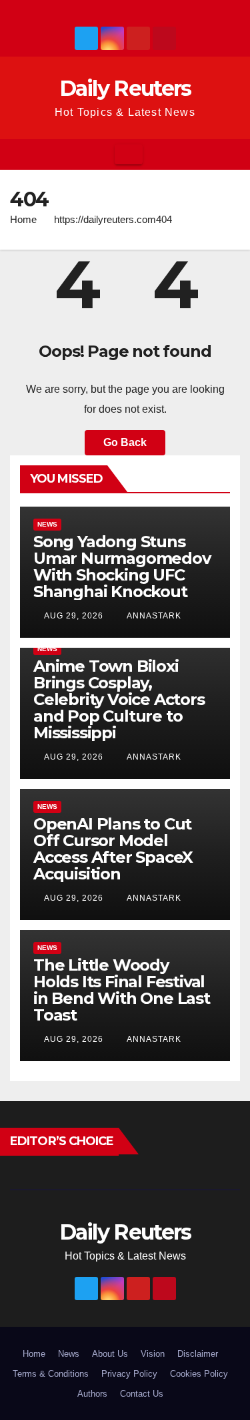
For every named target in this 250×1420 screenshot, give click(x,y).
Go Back (125, 442)
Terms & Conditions (51, 1374)
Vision (153, 1354)
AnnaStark (153, 615)
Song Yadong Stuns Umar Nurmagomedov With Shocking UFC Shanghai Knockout (122, 566)
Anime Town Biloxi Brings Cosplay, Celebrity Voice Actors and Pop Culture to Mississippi (119, 699)
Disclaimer (197, 1354)
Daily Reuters (125, 88)
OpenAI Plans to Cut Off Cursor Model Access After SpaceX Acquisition (113, 848)
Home (23, 219)
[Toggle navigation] (129, 154)
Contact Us (141, 1394)
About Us (110, 1354)
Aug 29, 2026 (73, 615)
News (47, 524)
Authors (92, 1394)
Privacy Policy (129, 1374)
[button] (231, 154)
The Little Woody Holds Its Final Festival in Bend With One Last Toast (121, 990)
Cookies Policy (199, 1374)
